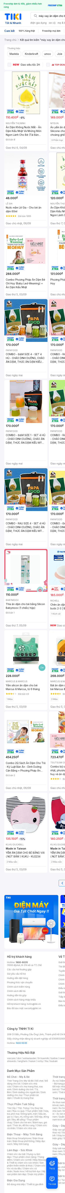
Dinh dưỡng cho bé (23, 1089)
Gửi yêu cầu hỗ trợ (16, 973)
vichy (40, 1061)
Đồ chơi (39, 1080)
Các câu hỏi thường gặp (19, 969)
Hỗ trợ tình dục (33, 1171)
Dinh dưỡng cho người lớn (26, 1092)
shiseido (11, 1061)
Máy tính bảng (21, 1144)
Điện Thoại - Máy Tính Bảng (24, 1134)
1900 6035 (21, 1043)
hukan (32, 1061)
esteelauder (29, 1058)
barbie (54, 1058)
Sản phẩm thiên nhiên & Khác (25, 1164)
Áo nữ (55, 1080)
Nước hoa (19, 1171)
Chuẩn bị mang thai (24, 1098)
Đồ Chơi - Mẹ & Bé (18, 1076)
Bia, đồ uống (18, 1119)
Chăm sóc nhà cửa (26, 1128)
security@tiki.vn (32, 1008)
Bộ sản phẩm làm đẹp (26, 1173)
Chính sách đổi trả (16, 991)
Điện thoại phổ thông (23, 1141)
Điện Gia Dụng (16, 1180)
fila (46, 1061)
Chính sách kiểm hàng (18, 986)
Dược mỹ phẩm (36, 1174)
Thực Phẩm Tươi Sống (20, 1104)
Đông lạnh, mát (29, 1113)
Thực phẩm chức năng (24, 1157)
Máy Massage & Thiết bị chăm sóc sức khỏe (27, 1161)
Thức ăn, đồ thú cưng (23, 1125)
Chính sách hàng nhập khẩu (21, 999)
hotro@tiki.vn (34, 1004)
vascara (11, 1058)
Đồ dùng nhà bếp (16, 1184)
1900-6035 (22, 962)
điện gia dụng (38, 22)
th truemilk (43, 1058)
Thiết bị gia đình (35, 1184)
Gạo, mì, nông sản (23, 1116)
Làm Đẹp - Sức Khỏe (19, 1150)
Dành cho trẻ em (22, 1122)
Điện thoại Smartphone (19, 1138)
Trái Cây (11, 1108)
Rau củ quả (18, 1111)
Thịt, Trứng (23, 1108)
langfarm (22, 1061)
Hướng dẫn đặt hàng (17, 978)
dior (19, 1058)
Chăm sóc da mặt (16, 1154)
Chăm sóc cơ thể (22, 1159)
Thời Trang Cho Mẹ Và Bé (20, 1080)
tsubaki (54, 1061)
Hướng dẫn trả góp (17, 995)
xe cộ (52, 22)
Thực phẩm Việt (34, 1111)
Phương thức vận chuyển (19, 982)
